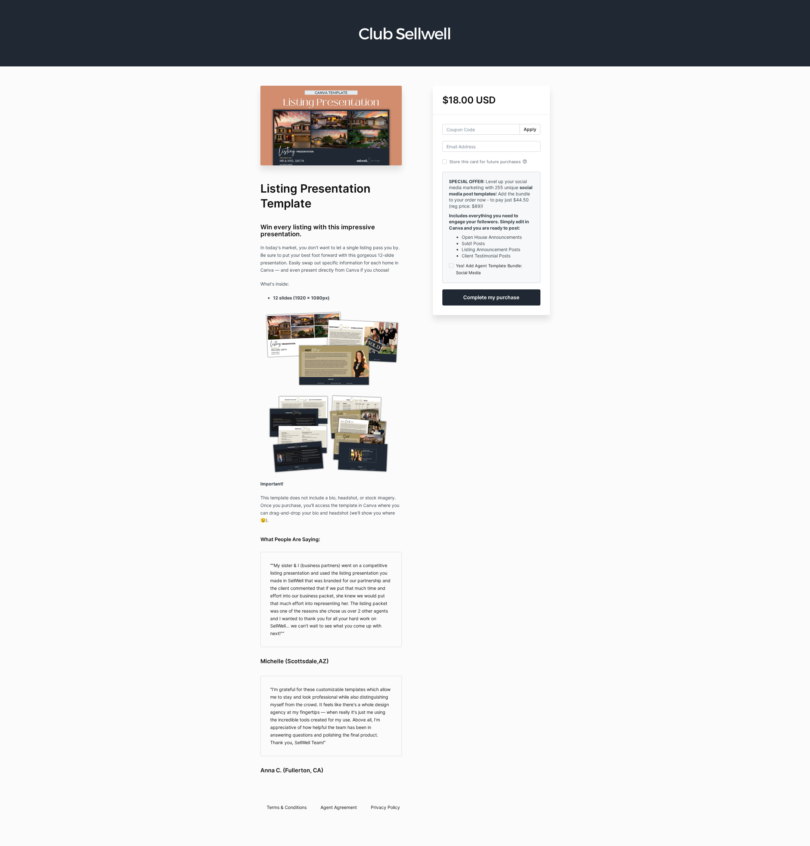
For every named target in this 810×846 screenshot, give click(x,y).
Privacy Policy (385, 807)
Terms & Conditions (287, 807)
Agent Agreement (339, 807)
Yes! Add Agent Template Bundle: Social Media (489, 269)
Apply (530, 129)
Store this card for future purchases (488, 161)
